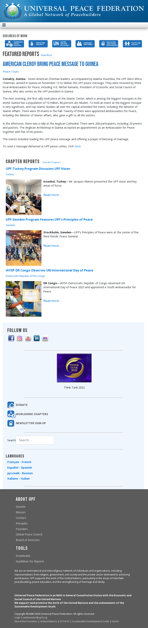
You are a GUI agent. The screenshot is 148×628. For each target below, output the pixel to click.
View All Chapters (51, 162)
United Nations (48, 621)
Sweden (10, 225)
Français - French (19, 462)
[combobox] (35, 440)
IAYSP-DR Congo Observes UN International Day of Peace (49, 270)
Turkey (10, 174)
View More (46, 55)
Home (115, 621)
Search (11, 440)
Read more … (52, 195)
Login (17, 617)
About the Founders (26, 621)
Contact (21, 518)
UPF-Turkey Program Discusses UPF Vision (38, 169)
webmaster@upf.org (35, 617)
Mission (20, 512)
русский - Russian (20, 473)
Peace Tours (11, 71)
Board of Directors (28, 540)
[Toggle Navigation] (4, 25)
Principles (22, 523)
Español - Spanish (19, 467)
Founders (22, 529)
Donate (20, 506)
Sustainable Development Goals (90, 621)
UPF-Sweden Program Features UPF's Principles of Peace (49, 219)
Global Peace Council (29, 534)
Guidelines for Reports (30, 561)
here (77, 146)
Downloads (23, 556)
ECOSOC (65, 621)
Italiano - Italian (18, 478)
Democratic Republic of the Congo (25, 276)
